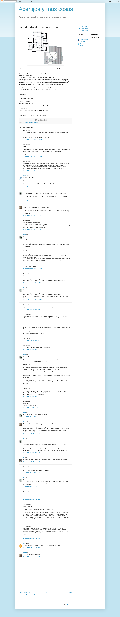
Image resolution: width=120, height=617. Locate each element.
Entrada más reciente (24, 592)
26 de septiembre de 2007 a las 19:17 (32, 215)
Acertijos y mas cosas (46, 9)
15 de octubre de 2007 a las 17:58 (31, 486)
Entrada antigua (68, 592)
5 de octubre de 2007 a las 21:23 (31, 452)
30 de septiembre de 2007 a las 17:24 (32, 300)
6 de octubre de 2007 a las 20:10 (31, 472)
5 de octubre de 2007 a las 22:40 (31, 462)
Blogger (69, 605)
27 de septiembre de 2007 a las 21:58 (32, 282)
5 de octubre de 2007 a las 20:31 (31, 434)
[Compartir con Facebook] (44, 120)
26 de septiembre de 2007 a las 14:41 (32, 186)
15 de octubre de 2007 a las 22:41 (31, 499)
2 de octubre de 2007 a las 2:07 (31, 349)
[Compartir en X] (43, 120)
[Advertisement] (45, 576)
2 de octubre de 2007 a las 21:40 (31, 396)
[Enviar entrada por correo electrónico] (36, 120)
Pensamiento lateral (33, 122)
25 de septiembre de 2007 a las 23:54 (32, 156)
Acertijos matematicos (84, 30)
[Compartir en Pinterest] (46, 120)
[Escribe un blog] (41, 120)
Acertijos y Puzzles (84, 26)
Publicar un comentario (27, 560)
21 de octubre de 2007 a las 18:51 (31, 547)
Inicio (46, 592)
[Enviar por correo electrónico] (39, 120)
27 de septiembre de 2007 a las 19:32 (32, 268)
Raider (25, 175)
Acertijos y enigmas (84, 28)
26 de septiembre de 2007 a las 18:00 (32, 200)
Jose (24, 191)
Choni (24, 543)
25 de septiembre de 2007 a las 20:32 (32, 139)
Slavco (25, 205)
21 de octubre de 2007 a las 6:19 (31, 538)
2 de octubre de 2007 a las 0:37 (31, 320)
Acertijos (26, 122)
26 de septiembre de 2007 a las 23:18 (32, 229)
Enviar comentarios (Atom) (32, 595)
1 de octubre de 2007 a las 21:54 (31, 309)
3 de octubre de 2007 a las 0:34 (31, 407)
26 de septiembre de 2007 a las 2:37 (32, 170)
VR (24, 457)
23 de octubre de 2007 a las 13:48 (31, 556)
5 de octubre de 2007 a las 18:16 (31, 416)
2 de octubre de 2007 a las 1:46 (31, 340)
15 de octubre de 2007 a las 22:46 (31, 521)
